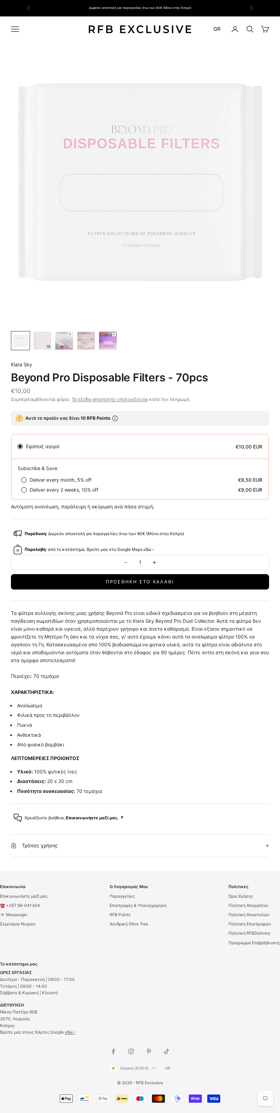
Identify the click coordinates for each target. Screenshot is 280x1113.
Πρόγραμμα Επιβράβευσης (254, 942)
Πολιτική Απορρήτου (248, 905)
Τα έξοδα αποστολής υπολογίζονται (110, 399)
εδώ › (70, 1032)
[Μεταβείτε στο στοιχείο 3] (64, 340)
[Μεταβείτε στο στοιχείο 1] (20, 340)
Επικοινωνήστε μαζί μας (23, 896)
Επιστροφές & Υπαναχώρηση (138, 905)
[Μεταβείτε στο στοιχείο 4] (86, 340)
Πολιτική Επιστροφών (249, 923)
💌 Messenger (13, 914)
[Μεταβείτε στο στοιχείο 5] (107, 340)
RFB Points (120, 914)
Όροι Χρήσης (240, 896)
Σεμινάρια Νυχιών (18, 923)
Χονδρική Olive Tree (129, 923)
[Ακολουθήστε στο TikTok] (166, 1051)
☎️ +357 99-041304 (20, 905)
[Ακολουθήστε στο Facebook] (113, 1051)
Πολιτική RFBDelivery (249, 933)
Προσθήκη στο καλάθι (140, 581)
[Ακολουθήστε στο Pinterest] (148, 1051)
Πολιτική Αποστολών (249, 914)
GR (217, 28)
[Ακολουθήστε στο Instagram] (131, 1051)
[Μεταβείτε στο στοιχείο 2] (42, 340)
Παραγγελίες (122, 896)
